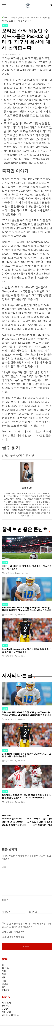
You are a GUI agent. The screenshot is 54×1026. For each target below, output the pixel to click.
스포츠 (5, 25)
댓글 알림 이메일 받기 (14, 931)
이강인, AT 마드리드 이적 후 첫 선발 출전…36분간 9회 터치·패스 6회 (26, 567)
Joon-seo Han (22, 573)
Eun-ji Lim (21, 54)
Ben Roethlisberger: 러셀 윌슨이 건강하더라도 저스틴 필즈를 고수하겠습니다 (26, 650)
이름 (5, 900)
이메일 (6, 911)
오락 (4, 986)
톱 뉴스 (5, 967)
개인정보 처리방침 (10, 1015)
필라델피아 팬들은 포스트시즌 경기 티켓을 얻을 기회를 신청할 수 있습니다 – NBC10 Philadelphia (26, 796)
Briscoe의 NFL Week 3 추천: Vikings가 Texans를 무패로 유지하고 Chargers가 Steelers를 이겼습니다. (27, 608)
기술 (4, 980)
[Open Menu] (4, 5)
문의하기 (6, 990)
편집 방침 (6, 1012)
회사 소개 (6, 1002)
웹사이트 (33, 911)
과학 (4, 977)
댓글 (5, 867)
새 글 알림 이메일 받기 (14, 937)
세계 (4, 971)
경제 (4, 974)
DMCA (5, 1009)
